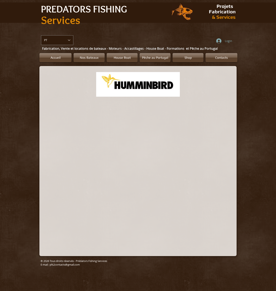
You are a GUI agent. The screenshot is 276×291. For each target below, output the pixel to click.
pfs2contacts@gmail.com (65, 264)
